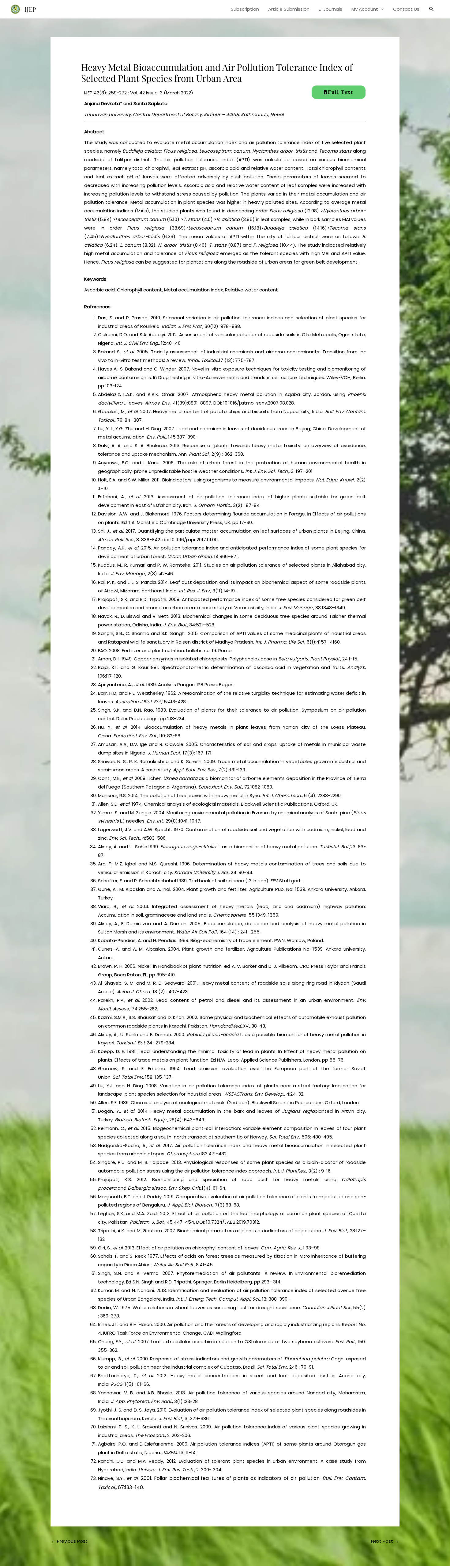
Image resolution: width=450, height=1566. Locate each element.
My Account (364, 9)
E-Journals (330, 9)
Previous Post (69, 1541)
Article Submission (288, 9)
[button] (432, 9)
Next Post (385, 1541)
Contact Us (406, 9)
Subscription (245, 9)
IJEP (30, 9)
